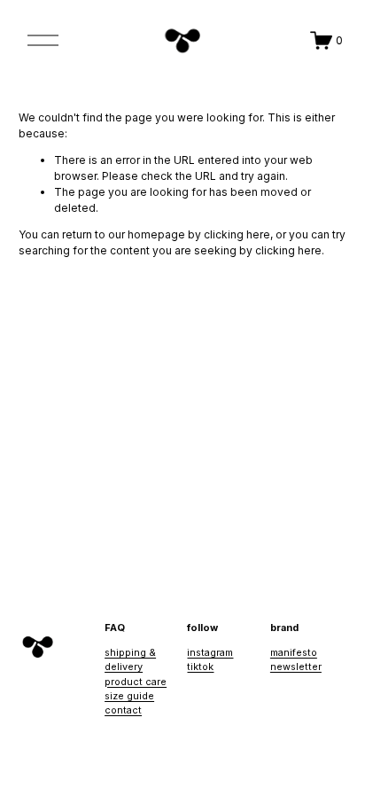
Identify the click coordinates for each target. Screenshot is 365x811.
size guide (129, 696)
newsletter (296, 666)
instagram (210, 652)
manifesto (293, 652)
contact (123, 710)
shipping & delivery (130, 659)
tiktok (200, 666)
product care (136, 681)
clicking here (237, 234)
